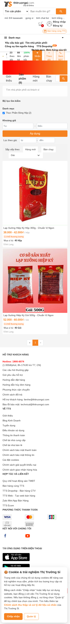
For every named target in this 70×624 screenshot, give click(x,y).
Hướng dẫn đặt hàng (14, 379)
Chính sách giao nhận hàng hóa (20, 469)
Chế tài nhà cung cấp (14, 440)
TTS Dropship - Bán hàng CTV (19, 490)
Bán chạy (49, 78)
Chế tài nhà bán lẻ (12, 445)
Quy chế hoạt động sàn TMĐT (19, 481)
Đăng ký (58, 25)
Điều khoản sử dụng (13, 430)
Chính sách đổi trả (12, 394)
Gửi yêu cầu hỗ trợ (13, 375)
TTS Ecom (8, 505)
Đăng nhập (59, 21)
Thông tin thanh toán (14, 435)
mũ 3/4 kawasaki (14, 18)
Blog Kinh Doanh (12, 420)
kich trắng (57, 18)
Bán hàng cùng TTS (56, 31)
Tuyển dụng (9, 425)
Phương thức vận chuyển (16, 389)
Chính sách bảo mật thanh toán (20, 450)
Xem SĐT (60, 58)
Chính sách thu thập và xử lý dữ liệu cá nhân (30, 604)
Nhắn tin (37, 58)
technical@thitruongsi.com (35, 404)
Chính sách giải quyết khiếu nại (19, 464)
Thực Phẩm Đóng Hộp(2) (18, 113)
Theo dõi (49, 58)
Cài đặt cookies (11, 460)
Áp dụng (35, 133)
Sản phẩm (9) (22, 79)
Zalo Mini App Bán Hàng (16, 500)
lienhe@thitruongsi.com (36, 399)
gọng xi (29, 18)
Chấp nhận (13, 616)
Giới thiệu (9, 78)
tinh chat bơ (42, 18)
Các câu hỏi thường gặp (16, 370)
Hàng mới (36, 78)
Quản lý (31, 616)
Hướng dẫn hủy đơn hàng (16, 384)
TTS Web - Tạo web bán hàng (19, 495)
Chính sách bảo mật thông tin (18, 455)
